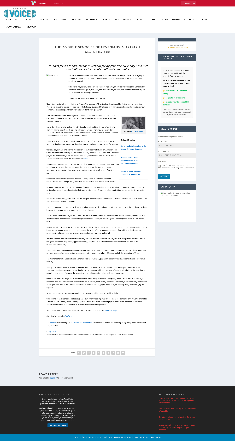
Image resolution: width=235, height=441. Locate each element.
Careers (44, 20)
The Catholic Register (111, 310)
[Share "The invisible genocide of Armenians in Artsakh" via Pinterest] (98, 352)
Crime (54, 20)
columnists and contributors (81, 323)
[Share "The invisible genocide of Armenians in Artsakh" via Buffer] (108, 352)
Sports (164, 20)
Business (29, 20)
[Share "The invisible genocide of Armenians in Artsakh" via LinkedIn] (103, 352)
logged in (53, 378)
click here (68, 316)
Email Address (164, 151)
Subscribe (164, 176)
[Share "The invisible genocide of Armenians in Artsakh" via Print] (123, 352)
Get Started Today (57, 425)
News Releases (59, 3)
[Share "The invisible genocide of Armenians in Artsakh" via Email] (118, 352)
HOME (8, 20)
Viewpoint (32, 27)
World (205, 20)
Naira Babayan (137, 131)
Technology (178, 20)
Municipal (128, 20)
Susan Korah (92, 52)
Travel (192, 20)
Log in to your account (175, 98)
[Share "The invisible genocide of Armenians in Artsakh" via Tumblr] (93, 352)
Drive (63, 20)
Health (106, 20)
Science (153, 20)
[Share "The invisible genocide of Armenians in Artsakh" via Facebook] (78, 352)
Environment (92, 20)
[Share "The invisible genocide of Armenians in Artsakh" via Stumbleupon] (113, 352)
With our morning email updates (170, 137)
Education (75, 20)
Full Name (162, 141)
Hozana (86, 158)
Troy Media (52, 331)
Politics (141, 20)
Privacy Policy (156, 437)
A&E (17, 20)
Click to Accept (142, 437)
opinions (53, 323)
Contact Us (44, 3)
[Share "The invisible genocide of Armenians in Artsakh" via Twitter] (83, 352)
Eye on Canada (13, 27)
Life (115, 20)
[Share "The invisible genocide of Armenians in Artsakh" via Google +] (88, 352)
